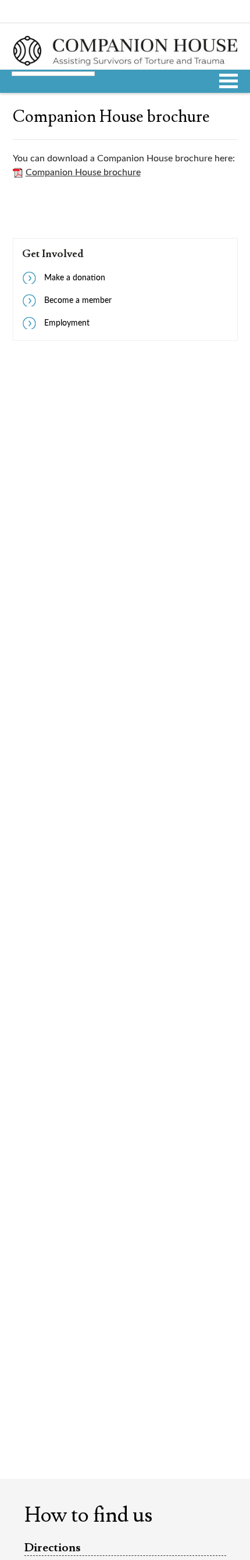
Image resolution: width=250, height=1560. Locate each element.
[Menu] (228, 79)
